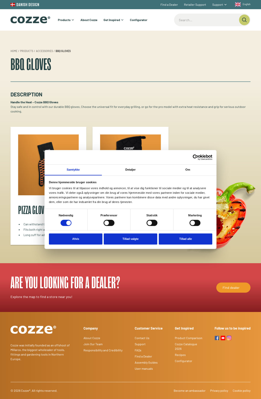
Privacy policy (219, 390)
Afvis (75, 238)
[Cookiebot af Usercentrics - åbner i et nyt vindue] (195, 157)
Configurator (138, 20)
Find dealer (231, 287)
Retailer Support (195, 4)
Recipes (180, 355)
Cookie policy (241, 390)
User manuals (144, 368)
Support (217, 4)
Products (64, 20)
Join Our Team (93, 344)
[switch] (109, 223)
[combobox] (241, 4)
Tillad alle (185, 238)
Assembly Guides (146, 362)
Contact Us (142, 338)
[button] (219, 4)
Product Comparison (188, 338)
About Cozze (88, 20)
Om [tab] (187, 169)
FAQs (138, 350)
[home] (30, 20)
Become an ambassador (190, 390)
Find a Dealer (169, 4)
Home (14, 51)
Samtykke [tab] (73, 169)
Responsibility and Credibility (102, 350)
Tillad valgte (130, 238)
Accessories (44, 51)
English (246, 4)
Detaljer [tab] (130, 169)
